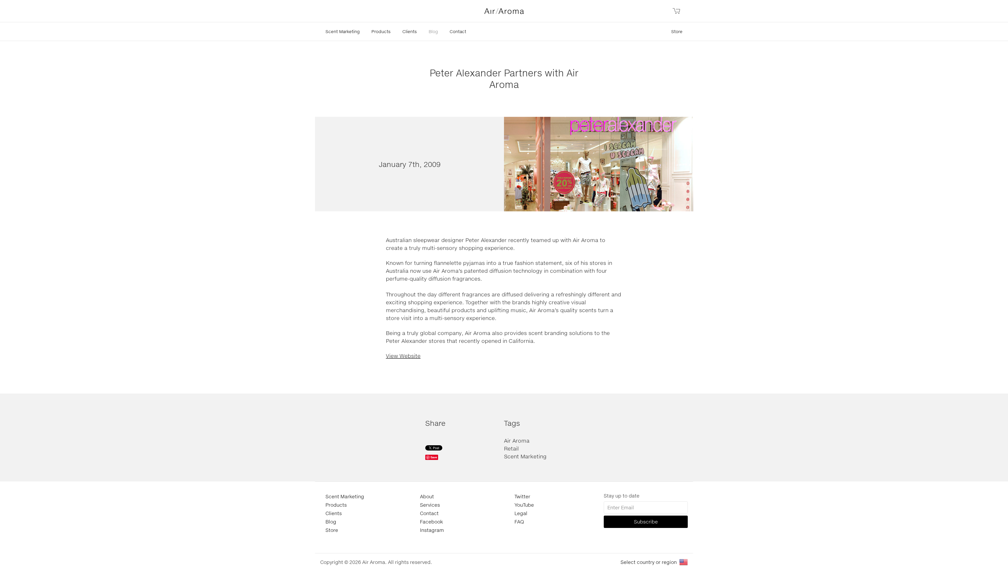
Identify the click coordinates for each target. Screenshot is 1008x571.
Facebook (431, 522)
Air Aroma (516, 440)
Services (430, 505)
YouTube (524, 505)
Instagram (432, 530)
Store (676, 31)
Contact (458, 31)
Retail (511, 448)
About (427, 496)
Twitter (522, 496)
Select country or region (649, 562)
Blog (433, 31)
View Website (403, 356)
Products (381, 31)
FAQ (519, 522)
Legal (520, 513)
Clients (409, 31)
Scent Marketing (343, 31)
